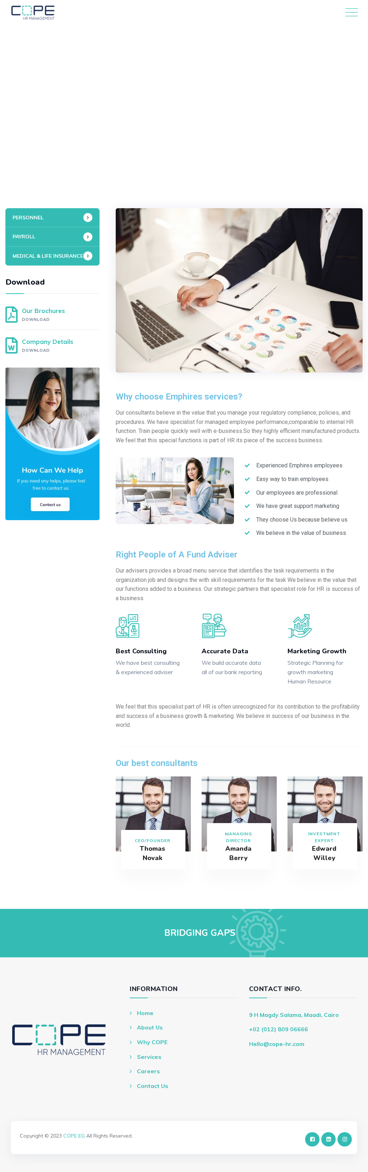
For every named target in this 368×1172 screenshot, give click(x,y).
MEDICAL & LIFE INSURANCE (48, 256)
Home (145, 1013)
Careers (148, 1071)
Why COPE (152, 1042)
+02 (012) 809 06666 (278, 1029)
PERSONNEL (28, 217)
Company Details (47, 345)
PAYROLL (24, 236)
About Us (150, 1027)
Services (149, 1056)
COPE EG (74, 1136)
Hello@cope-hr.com (276, 1043)
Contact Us (152, 1085)
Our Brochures (43, 314)
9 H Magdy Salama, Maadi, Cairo (294, 1014)
